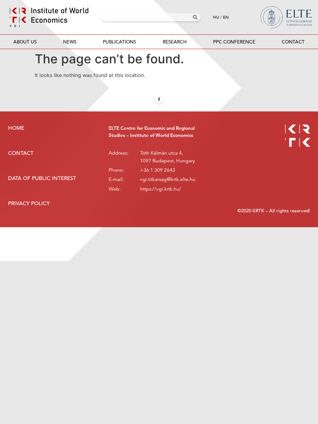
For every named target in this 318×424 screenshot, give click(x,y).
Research (175, 42)
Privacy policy (29, 203)
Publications (119, 42)
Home (16, 128)
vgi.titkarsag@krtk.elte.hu (167, 179)
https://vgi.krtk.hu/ (160, 189)
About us (25, 42)
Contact (293, 42)
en (226, 17)
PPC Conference (234, 42)
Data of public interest (42, 178)
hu (216, 17)
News (69, 42)
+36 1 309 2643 (157, 170)
